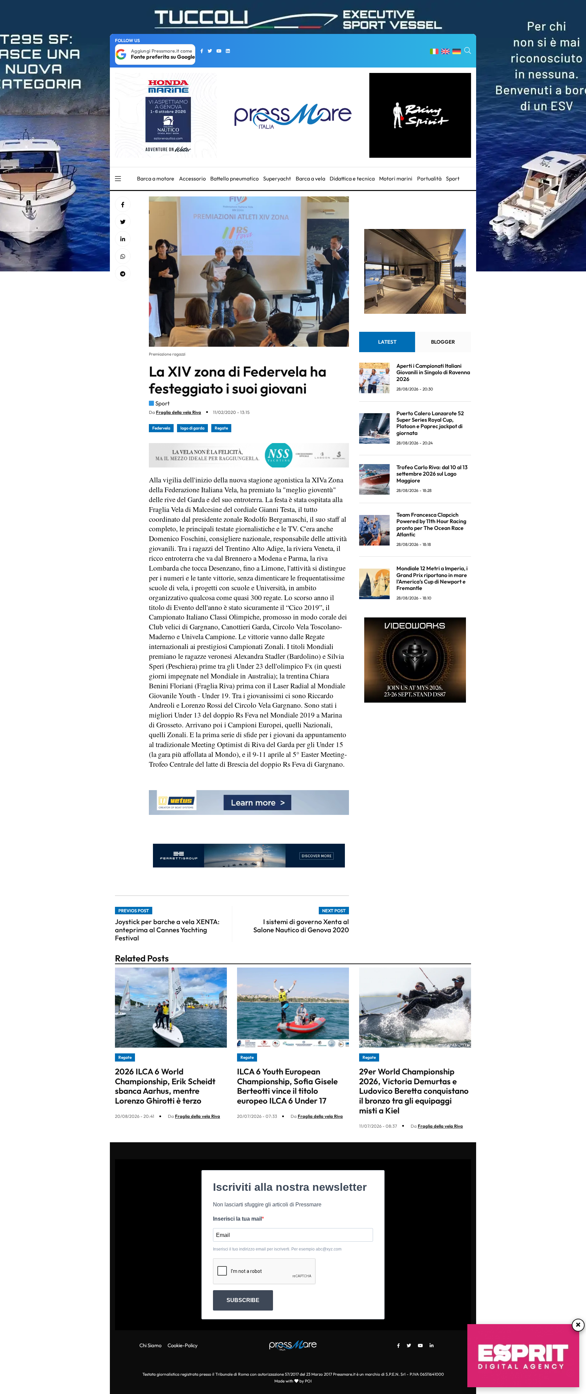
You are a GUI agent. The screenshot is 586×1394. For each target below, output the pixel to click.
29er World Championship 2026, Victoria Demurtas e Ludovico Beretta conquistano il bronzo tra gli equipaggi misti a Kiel (414, 1090)
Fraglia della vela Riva (178, 412)
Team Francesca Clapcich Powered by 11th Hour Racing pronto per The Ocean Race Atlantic (431, 525)
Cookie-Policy (183, 1345)
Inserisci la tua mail (237, 1219)
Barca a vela (310, 178)
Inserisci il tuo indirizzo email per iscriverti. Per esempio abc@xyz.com (277, 1249)
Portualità (429, 178)
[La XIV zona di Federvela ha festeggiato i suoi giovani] (122, 239)
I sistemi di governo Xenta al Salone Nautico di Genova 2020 (301, 925)
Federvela (161, 428)
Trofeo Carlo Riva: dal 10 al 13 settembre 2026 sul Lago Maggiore (432, 474)
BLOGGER (443, 342)
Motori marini (395, 178)
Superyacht (277, 178)
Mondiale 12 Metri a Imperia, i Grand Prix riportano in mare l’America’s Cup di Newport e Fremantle (432, 578)
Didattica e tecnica (352, 178)
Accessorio (192, 178)
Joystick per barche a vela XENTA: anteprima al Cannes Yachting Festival (167, 929)
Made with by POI (293, 1380)
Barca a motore (155, 178)
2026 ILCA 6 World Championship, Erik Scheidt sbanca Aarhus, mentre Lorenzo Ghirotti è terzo (165, 1086)
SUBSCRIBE (243, 1300)
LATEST (387, 342)
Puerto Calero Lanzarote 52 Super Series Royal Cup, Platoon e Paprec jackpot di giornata (430, 423)
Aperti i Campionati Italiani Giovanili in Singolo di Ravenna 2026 (433, 372)
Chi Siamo (150, 1345)
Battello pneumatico (234, 178)
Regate (221, 428)
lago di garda (192, 428)
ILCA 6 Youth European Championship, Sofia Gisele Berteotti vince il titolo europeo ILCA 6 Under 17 (287, 1086)
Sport (453, 178)
